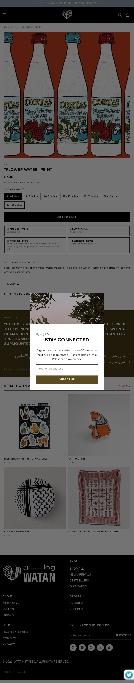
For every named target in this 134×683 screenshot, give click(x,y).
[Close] (99, 298)
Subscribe (67, 379)
